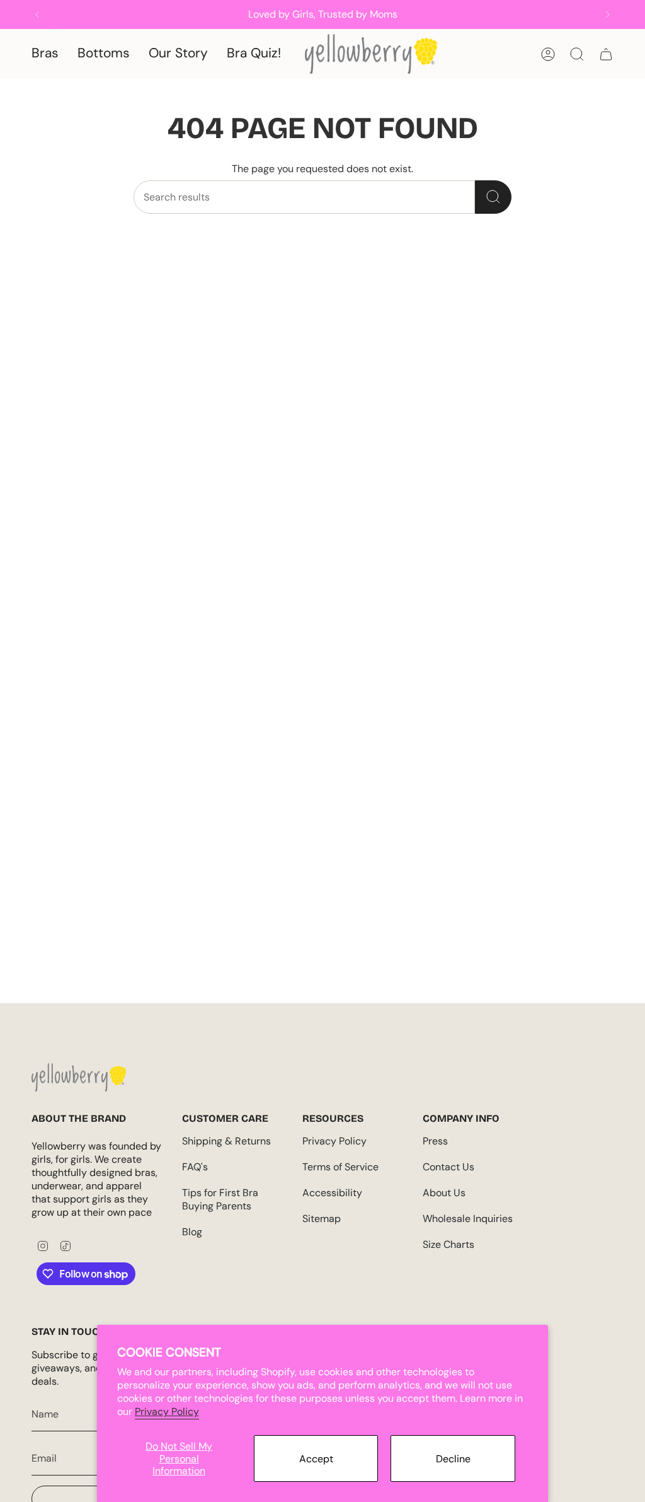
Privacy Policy (167, 1411)
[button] (45, 54)
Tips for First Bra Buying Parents (220, 1199)
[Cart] (605, 54)
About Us (444, 1192)
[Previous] (37, 14)
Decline (453, 1458)
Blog (192, 1231)
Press (435, 1141)
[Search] (493, 197)
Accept (316, 1458)
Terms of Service (340, 1166)
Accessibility (332, 1192)
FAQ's (195, 1166)
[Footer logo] (78, 1077)
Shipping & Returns (226, 1141)
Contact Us (448, 1166)
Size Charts (448, 1244)
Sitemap (321, 1218)
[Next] (608, 14)
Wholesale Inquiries (468, 1218)
